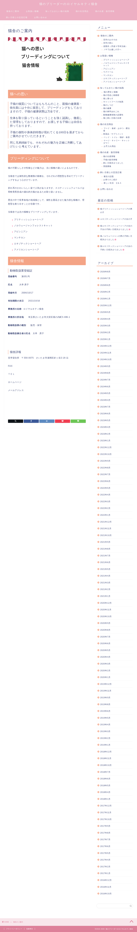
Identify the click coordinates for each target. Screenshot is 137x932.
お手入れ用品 (110, 146)
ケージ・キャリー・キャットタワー (116, 142)
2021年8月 (105, 549)
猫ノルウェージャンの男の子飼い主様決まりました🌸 (116, 238)
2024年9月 (105, 366)
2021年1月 (105, 596)
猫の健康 (107, 108)
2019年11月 (105, 691)
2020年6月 (105, 643)
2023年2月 (105, 434)
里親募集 (107, 166)
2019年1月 (105, 745)
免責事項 (29, 929)
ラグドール (108, 72)
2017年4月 (105, 860)
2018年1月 (105, 799)
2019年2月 (105, 738)
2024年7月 (105, 380)
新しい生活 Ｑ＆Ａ (113, 183)
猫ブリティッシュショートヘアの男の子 (116, 210)
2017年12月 (106, 806)
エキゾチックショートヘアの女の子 (116, 219)
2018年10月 (106, 765)
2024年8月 (105, 373)
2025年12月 (106, 305)
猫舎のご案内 (12, 11)
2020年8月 (105, 630)
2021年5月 (105, 569)
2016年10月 (106, 893)
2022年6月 (105, 481)
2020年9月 (105, 623)
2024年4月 (105, 400)
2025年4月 (105, 319)
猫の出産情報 (109, 156)
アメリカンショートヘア (114, 82)
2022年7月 (105, 474)
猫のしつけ (108, 105)
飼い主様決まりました (113, 163)
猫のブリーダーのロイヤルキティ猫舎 (68, 4)
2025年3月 (105, 325)
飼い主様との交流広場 (16, 17)
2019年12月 (106, 684)
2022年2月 (105, 508)
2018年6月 (105, 779)
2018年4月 (105, 792)
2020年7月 (105, 637)
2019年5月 (105, 718)
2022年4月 (105, 495)
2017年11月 (105, 812)
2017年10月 (106, 819)
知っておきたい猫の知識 (57, 11)
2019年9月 (105, 697)
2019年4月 (105, 724)
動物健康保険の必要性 (113, 115)
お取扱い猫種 (32, 11)
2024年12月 (106, 346)
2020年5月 (105, 650)
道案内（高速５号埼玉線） (115, 46)
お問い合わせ (40, 17)
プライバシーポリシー (14, 929)
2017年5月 (105, 853)
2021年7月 (105, 555)
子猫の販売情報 (110, 160)
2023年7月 (105, 407)
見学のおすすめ (110, 40)
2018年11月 (105, 758)
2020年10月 (106, 616)
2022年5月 (105, 488)
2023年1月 (105, 440)
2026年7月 (105, 278)
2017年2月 (105, 866)
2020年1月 (105, 677)
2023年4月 (105, 427)
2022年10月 (106, 454)
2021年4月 (105, 576)
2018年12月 (106, 752)
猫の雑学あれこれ (111, 112)
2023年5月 (105, 420)
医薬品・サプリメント (113, 134)
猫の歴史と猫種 (111, 92)
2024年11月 (105, 353)
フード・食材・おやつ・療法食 (116, 129)
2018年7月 (105, 772)
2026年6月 (105, 285)
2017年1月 (105, 873)
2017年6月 (105, 846)
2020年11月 (105, 609)
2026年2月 (105, 292)
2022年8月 (105, 468)
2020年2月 (105, 670)
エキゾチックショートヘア (115, 79)
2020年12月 (106, 603)
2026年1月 (105, 298)
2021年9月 (105, 542)
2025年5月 (105, 312)
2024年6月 (105, 386)
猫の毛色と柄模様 (111, 95)
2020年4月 (105, 657)
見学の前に (108, 43)
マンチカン (108, 75)
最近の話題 (109, 176)
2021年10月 (106, 535)
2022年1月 (105, 515)
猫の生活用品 (82, 11)
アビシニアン (109, 69)
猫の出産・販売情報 (105, 11)
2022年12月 (106, 447)
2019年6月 (105, 711)
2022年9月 (105, 461)
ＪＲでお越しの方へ (112, 50)
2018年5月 (105, 785)
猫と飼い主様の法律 (112, 118)
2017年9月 (105, 826)
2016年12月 (106, 880)
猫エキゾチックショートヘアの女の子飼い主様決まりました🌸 (116, 248)
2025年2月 (105, 332)
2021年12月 (106, 522)
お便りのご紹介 (110, 180)
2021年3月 (105, 582)
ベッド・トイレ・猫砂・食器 (117, 137)
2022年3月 (105, 501)
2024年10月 (106, 359)
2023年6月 (105, 413)
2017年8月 (105, 833)
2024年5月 (105, 393)
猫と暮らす (108, 99)
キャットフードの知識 (113, 102)
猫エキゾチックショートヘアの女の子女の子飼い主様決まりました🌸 (116, 227)
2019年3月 (105, 731)
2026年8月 (105, 271)
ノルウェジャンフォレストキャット (116, 64)
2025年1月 (105, 339)
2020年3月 (105, 664)
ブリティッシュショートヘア (116, 60)
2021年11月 (105, 528)
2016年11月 (105, 887)
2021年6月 (105, 562)
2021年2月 (105, 589)
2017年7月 (105, 839)
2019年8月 (105, 704)
